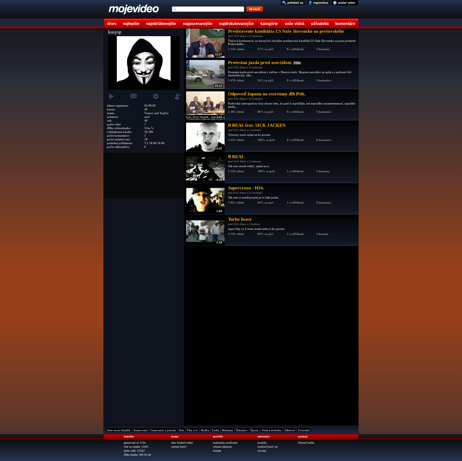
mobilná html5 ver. (267, 446)
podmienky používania (225, 442)
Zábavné (289, 430)
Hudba (205, 430)
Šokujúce (242, 430)
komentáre (345, 23)
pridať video (346, 2)
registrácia (320, 2)
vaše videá (294, 23)
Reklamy (227, 430)
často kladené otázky (182, 442)
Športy (255, 430)
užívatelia (320, 23)
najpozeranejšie (197, 23)
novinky (261, 450)
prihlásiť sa (295, 2)
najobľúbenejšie (161, 23)
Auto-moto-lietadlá (118, 430)
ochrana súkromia (222, 446)
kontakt (217, 450)
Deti (181, 430)
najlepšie (131, 23)
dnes (111, 23)
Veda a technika (271, 430)
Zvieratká (304, 430)
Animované (140, 430)
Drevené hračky (306, 442)
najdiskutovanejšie (236, 23)
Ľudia (215, 430)
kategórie (269, 23)
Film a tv (192, 430)
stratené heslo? (179, 446)
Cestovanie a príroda (163, 430)
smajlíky (262, 442)
